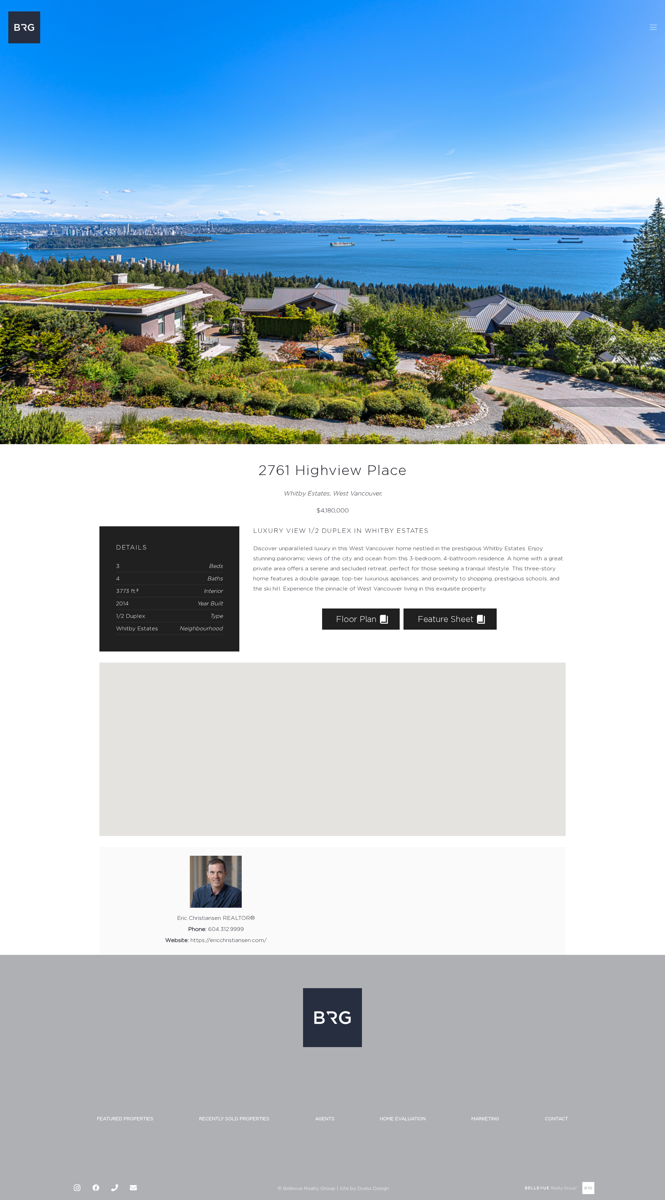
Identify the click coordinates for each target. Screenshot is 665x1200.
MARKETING (485, 1118)
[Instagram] (77, 1188)
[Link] (24, 27)
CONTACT (556, 1118)
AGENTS (325, 1118)
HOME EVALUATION (403, 1118)
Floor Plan (357, 618)
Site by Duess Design (364, 1188)
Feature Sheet (447, 618)
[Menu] (653, 27)
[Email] (133, 1188)
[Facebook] (96, 1188)
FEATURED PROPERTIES (125, 1118)
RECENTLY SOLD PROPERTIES (234, 1118)
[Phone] (114, 1188)
